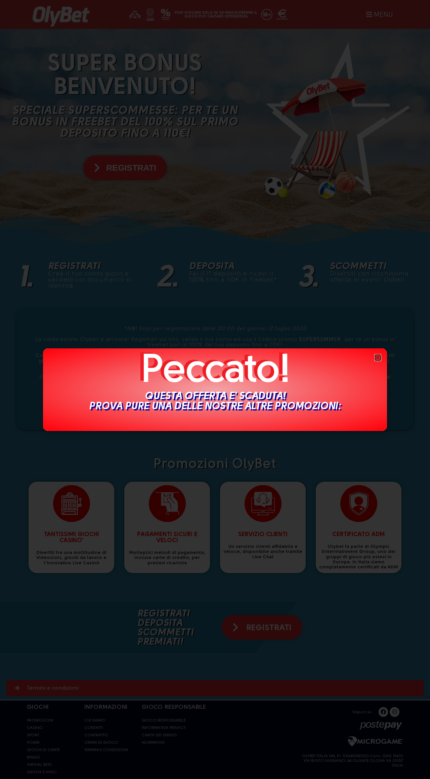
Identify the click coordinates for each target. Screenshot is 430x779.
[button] (377, 357)
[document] (215, 389)
